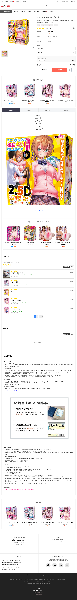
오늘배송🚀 (45, 11)
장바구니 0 (74, 1)
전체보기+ (41, 80)
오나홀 (38, 25)
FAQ (2, 1)
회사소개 (33, 575)
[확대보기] (33, 47)
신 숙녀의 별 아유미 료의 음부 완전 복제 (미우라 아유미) (33, 243)
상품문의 (47, 110)
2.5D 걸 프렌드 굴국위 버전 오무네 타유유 (12, 100)
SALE (51, 11)
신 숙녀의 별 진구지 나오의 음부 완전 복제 (47, 243)
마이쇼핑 (67, 1)
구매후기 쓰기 (66, 266)
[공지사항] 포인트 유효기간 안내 (8, 569)
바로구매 (60, 70)
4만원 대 (56, 25)
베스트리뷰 (24, 1)
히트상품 (16, 11)
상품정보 (11, 110)
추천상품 (23, 11)
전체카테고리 (6, 11)
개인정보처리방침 (45, 575)
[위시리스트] (70, 70)
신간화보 (36, 11)
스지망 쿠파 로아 (63, 243)
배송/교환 (66, 110)
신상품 (29, 11)
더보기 (72, 266)
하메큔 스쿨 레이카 (13, 243)
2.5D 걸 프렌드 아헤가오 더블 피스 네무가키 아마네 (21, 275)
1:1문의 (6, 1)
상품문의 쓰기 (66, 334)
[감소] (39, 60)
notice (19, 556)
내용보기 (71, 272)
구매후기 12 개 (48, 28)
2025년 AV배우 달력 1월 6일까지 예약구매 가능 (11, 562)
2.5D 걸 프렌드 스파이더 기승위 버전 (47, 100)
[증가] (44, 60)
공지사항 (17, 1)
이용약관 (38, 575)
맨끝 (42, 316)
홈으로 (28, 575)
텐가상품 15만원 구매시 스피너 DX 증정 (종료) (11, 560)
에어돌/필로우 (44, 25)
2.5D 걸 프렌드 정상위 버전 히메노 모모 (30, 100)
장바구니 (44, 70)
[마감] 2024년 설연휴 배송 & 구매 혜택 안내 (11, 567)
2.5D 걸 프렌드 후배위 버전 (65, 100)
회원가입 (63, 1)
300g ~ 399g (50, 25)
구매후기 (11, 1)
